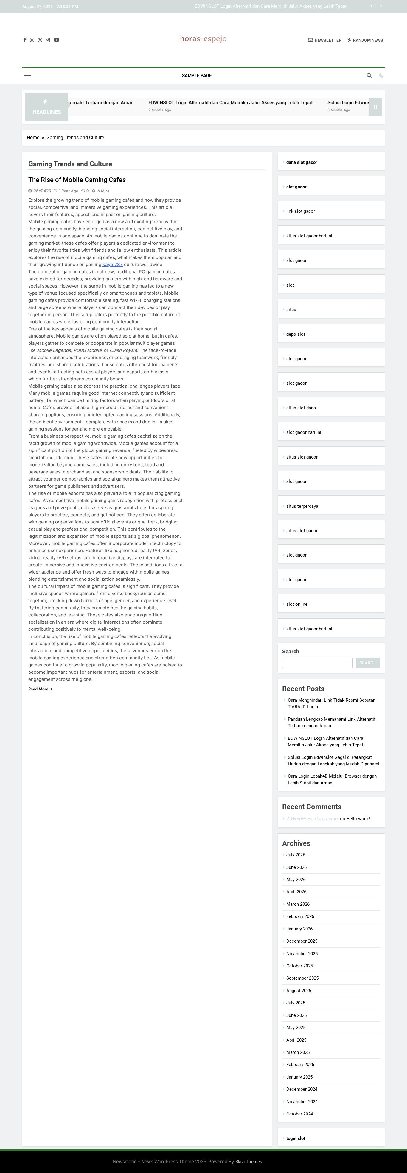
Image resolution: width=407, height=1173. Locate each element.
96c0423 (42, 191)
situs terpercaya (302, 506)
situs (291, 309)
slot (290, 285)
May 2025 (295, 1027)
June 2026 (296, 867)
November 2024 (302, 1101)
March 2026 (298, 904)
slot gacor (296, 260)
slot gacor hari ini (303, 432)
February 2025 (300, 1064)
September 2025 (302, 978)
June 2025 (296, 1015)
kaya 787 (112, 264)
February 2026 (300, 916)
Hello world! (358, 818)
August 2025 (298, 990)
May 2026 (295, 879)
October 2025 (299, 966)
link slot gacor (300, 211)
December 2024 (301, 1089)
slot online (296, 604)
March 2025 (298, 1052)
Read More (38, 689)
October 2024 (299, 1114)
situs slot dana (301, 408)
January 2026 (299, 929)
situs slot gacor (302, 457)
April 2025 (296, 1040)
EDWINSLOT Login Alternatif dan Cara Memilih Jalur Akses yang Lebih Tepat (271, 6)
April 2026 (296, 891)
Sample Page (197, 75)
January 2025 (299, 1077)
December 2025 (301, 941)
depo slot (295, 334)
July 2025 (295, 1003)
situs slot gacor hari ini (309, 236)
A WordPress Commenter (312, 818)
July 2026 (295, 854)
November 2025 (302, 953)
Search (290, 651)
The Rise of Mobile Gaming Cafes (77, 180)
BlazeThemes (248, 1161)
